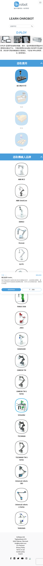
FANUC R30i (21, 307)
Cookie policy (20, 552)
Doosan (21, 243)
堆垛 (21, 128)
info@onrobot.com (20, 543)
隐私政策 (39, 275)
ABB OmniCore (21, 201)
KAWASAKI (22, 349)
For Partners (20, 545)
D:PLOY (21, 32)
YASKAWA (21, 528)
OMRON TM (21, 370)
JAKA (22, 328)
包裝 (21, 107)
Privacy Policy (20, 547)
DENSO (21, 222)
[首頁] (20, 4)
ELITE (21, 264)
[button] (4, 275)
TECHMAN (21, 436)
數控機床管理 (21, 86)
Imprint (20, 554)
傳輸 (21, 149)
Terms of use (20, 550)
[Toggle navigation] (40, 2)
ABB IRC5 (21, 179)
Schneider (21, 415)
